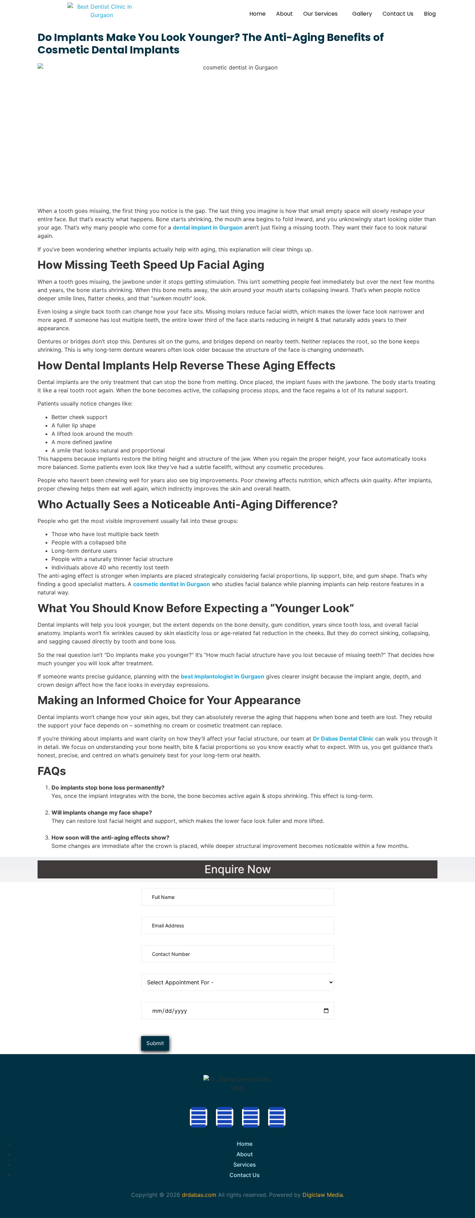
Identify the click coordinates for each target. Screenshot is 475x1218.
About (284, 14)
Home (257, 14)
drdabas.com (198, 1194)
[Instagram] (250, 1117)
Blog (430, 14)
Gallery (362, 14)
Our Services (320, 14)
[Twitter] (224, 1117)
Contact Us (398, 14)
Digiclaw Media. (323, 1194)
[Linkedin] (276, 1117)
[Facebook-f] (198, 1117)
